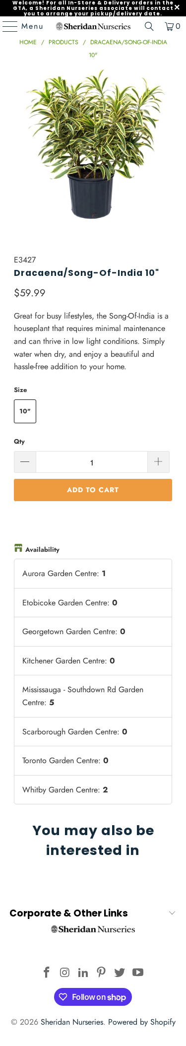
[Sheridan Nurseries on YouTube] (137, 973)
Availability (42, 549)
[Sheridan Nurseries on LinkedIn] (83, 973)
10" (25, 411)
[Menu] (5, 26)
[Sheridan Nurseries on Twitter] (120, 973)
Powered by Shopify (142, 1022)
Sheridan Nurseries (72, 1022)
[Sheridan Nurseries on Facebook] (47, 973)
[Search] (149, 26)
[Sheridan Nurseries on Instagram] (65, 973)
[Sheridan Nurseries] (93, 26)
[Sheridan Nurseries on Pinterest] (101, 973)
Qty (19, 441)
